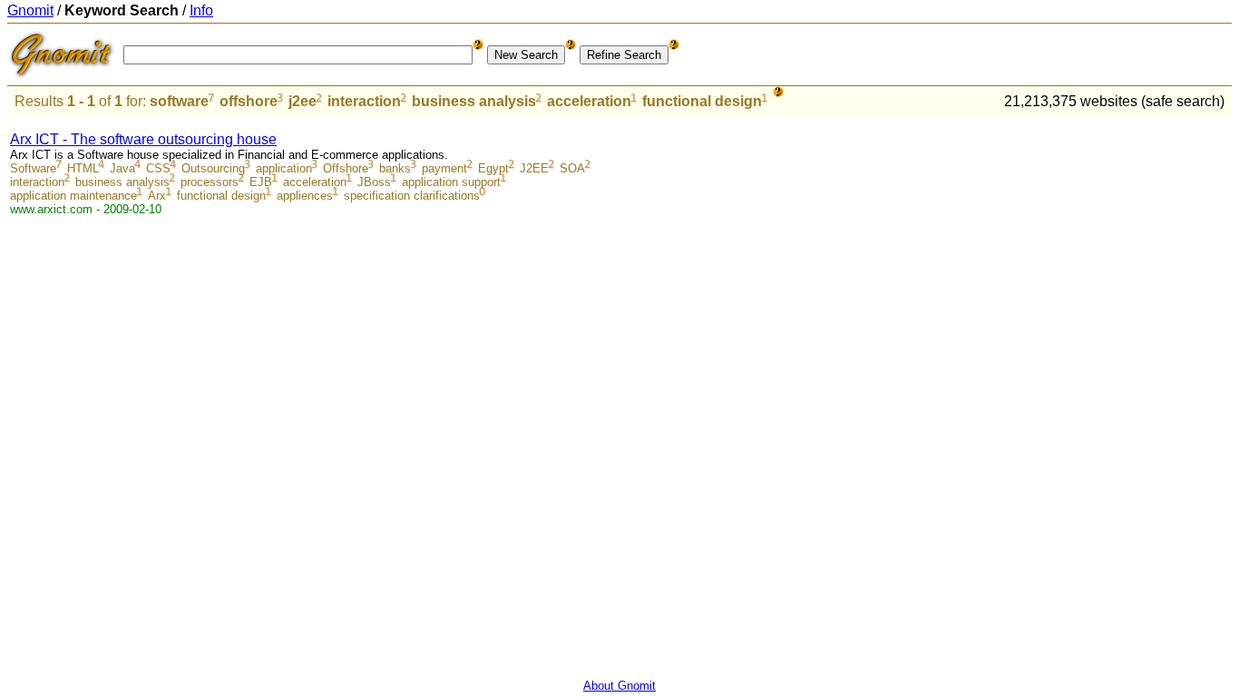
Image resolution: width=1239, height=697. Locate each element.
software (179, 101)
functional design (702, 101)
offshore (249, 101)
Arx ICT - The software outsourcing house (143, 139)
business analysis (474, 101)
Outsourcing (213, 168)
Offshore (345, 168)
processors (209, 182)
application (284, 168)
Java (122, 168)
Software (33, 168)
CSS (158, 168)
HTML (83, 168)
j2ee (302, 101)
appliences (305, 195)
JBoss (374, 182)
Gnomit (30, 10)
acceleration (589, 101)
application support (451, 182)
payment (444, 168)
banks (395, 168)
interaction (364, 101)
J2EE (534, 168)
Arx (157, 195)
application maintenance (73, 195)
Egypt (493, 168)
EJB (260, 182)
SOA (572, 168)
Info (201, 10)
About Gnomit (619, 685)
